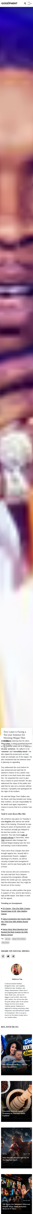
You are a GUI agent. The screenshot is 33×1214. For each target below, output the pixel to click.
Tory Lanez (5, 942)
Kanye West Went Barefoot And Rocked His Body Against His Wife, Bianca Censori (14, 932)
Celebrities (6, 1060)
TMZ (3, 840)
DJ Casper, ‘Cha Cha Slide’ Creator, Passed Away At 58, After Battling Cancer (16, 911)
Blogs (5, 1107)
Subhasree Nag (17, 979)
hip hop (7, 939)
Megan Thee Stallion (18, 939)
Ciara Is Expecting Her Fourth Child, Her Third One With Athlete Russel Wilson (16, 921)
